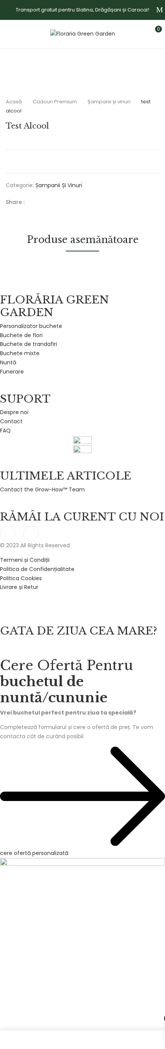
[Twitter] (46, 202)
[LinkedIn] (58, 202)
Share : (15, 202)
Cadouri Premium (55, 101)
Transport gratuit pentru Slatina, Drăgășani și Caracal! (82, 9)
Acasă (14, 101)
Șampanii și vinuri (108, 101)
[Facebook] (34, 202)
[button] (152, 33)
